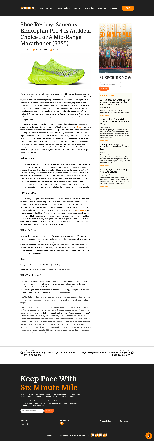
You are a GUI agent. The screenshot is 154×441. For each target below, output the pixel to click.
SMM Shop (114, 8)
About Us (102, 8)
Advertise (89, 8)
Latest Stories (46, 8)
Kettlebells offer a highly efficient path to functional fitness (114, 121)
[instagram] (62, 423)
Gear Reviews (64, 8)
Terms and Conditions (124, 422)
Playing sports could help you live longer (113, 170)
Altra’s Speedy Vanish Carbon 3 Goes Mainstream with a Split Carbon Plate (115, 102)
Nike (79, 127)
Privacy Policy (105, 421)
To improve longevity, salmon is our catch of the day (114, 146)
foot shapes (81, 210)
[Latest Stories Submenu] (54, 8)
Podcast (77, 8)
